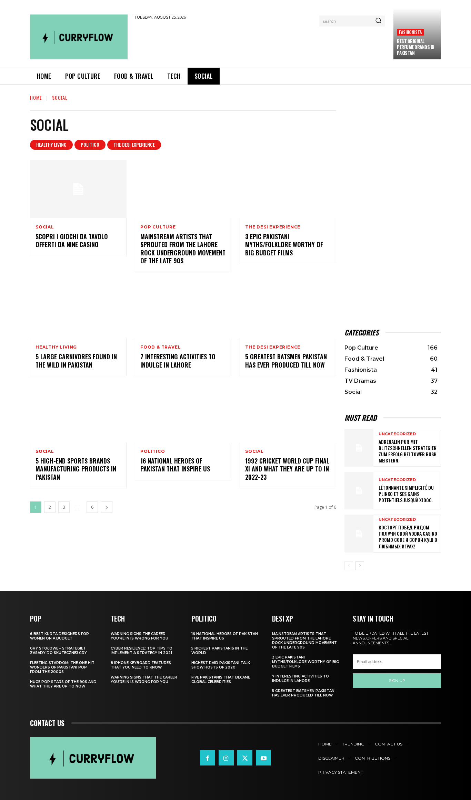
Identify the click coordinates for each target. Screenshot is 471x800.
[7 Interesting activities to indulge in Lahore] (183, 309)
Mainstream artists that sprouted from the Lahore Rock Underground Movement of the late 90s (183, 248)
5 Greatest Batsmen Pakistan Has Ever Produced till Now (286, 360)
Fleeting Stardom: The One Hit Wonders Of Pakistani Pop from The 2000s (62, 667)
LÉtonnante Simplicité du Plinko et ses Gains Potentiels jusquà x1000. (406, 494)
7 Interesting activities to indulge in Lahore (178, 360)
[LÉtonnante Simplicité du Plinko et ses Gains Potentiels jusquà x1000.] (358, 490)
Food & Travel (160, 347)
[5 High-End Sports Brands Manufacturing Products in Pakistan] (78, 413)
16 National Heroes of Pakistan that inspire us (175, 464)
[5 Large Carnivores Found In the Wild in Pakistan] (78, 309)
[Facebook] (207, 757)
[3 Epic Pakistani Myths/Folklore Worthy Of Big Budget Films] (288, 189)
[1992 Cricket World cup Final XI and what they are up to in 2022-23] (288, 413)
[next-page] (106, 507)
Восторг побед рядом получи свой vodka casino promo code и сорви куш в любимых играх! (408, 537)
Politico (90, 144)
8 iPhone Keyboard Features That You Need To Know (141, 665)
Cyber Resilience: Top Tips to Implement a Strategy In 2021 (141, 650)
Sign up (397, 680)
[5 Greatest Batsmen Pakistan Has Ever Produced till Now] (288, 309)
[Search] (378, 21)
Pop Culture (158, 227)
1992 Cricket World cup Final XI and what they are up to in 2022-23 (287, 468)
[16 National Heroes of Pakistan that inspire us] (183, 413)
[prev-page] (348, 565)
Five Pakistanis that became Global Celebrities (220, 679)
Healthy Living (51, 144)
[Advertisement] (260, 42)
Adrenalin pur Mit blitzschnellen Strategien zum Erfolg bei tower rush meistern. (408, 451)
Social (45, 227)
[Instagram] (226, 757)
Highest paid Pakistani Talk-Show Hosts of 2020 (221, 665)
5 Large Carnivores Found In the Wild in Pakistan (76, 360)
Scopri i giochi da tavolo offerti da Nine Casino (72, 240)
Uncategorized (397, 434)
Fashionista (410, 32)
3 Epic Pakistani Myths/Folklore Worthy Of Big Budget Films (284, 244)
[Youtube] (263, 757)
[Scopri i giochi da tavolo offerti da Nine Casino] (78, 189)
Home (36, 97)
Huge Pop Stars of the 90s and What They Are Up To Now (63, 684)
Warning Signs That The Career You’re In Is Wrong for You (144, 679)
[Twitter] (244, 757)
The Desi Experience (134, 144)
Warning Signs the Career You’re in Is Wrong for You (139, 636)
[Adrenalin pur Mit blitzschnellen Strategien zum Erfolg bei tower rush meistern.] (358, 448)
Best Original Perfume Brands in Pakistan (415, 47)
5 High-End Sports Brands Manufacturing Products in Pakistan (76, 468)
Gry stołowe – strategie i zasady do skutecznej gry (58, 650)
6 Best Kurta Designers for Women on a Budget (59, 636)
